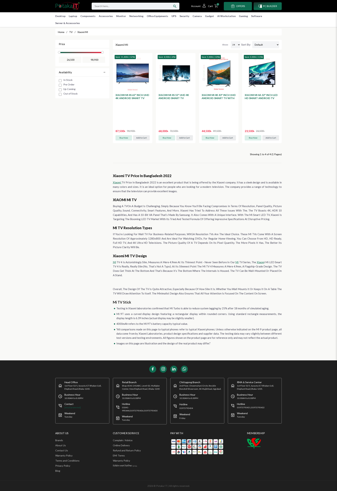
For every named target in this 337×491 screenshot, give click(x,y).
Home (61, 32)
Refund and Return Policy (127, 450)
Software (256, 16)
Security (184, 16)
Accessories (106, 16)
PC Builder (270, 6)
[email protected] (72, 407)
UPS (173, 16)
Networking (136, 16)
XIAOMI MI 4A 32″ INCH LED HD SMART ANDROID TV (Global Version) (261, 98)
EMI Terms (119, 455)
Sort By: (246, 44)
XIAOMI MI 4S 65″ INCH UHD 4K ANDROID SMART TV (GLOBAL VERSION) (132, 98)
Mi (114, 262)
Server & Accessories (67, 23)
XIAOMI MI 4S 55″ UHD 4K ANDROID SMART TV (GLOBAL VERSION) (173, 98)
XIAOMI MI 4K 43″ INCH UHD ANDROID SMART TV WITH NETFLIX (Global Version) (219, 98)
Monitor (121, 16)
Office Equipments (157, 16)
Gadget (209, 16)
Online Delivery (121, 445)
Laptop (73, 16)
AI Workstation (226, 16)
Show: (225, 44)
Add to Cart (141, 137)
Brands (59, 440)
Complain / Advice (123, 440)
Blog (57, 470)
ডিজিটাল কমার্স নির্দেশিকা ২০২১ (125, 465)
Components (87, 16)
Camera (197, 16)
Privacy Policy (62, 465)
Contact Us (61, 450)
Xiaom (260, 262)
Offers (240, 6)
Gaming (243, 16)
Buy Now (124, 137)
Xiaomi (117, 182)
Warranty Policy (63, 455)
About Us (60, 445)
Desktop (60, 16)
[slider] (59, 52)
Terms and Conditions (67, 460)
